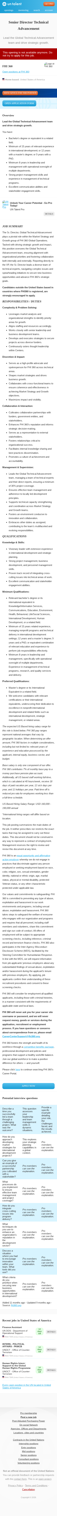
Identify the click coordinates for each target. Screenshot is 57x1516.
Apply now (28, 1086)
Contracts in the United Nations (28, 1440)
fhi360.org (16, 1305)
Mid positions (28, 1451)
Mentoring (23, 10)
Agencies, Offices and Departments (28, 1429)
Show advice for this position (20, 93)
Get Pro (49, 4)
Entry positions (28, 1447)
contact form (20, 1479)
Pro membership (28, 1413)
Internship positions (28, 1443)
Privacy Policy (15, 1485)
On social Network (28, 1425)
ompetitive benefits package (39, 1046)
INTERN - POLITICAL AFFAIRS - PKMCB (13, 1345)
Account (49, 10)
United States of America (32, 79)
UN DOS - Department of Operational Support (14, 1332)
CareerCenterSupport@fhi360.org (21, 1036)
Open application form (19, 103)
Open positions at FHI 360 (15, 71)
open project (45, 1479)
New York (9, 1337)
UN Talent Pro (17, 209)
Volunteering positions (29, 1463)
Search (37, 10)
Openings (8, 10)
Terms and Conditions (36, 1485)
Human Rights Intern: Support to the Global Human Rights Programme (16, 1365)
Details (49, 214)
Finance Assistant (12, 1327)
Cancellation (28, 1489)
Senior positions (29, 1455)
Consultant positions (28, 1459)
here (18, 1069)
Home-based (12, 79)
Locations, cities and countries (28, 1433)
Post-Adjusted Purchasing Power (28, 1421)
